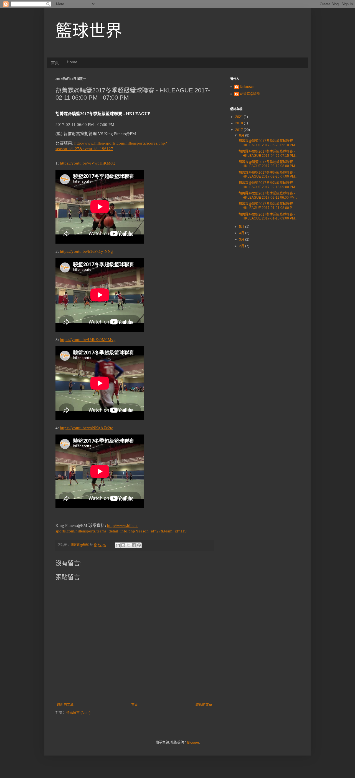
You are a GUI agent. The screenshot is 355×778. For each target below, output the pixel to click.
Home (72, 62)
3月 (242, 239)
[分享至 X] (128, 545)
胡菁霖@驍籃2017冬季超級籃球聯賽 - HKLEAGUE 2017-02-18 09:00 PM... (268, 185)
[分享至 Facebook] (133, 545)
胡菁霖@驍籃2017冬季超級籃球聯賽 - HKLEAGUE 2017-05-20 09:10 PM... (268, 143)
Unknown (247, 87)
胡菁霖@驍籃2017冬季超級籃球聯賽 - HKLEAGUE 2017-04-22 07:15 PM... (268, 153)
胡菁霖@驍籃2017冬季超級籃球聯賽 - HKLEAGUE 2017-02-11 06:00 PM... (268, 195)
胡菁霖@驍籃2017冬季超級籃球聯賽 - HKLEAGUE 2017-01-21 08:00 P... (267, 206)
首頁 (55, 62)
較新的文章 (65, 705)
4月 (242, 233)
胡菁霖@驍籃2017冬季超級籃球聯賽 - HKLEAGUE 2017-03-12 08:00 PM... (268, 164)
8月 (242, 135)
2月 (242, 246)
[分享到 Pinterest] (139, 545)
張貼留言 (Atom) (78, 713)
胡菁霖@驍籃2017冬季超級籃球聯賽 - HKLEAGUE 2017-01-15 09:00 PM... (268, 216)
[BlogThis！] (123, 545)
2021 (239, 117)
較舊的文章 (204, 705)
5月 (242, 227)
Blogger (193, 742)
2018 (239, 123)
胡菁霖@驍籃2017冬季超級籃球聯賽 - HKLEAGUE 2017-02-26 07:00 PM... (268, 174)
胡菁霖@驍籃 (250, 94)
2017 (239, 130)
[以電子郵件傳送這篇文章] (118, 545)
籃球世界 (88, 31)
